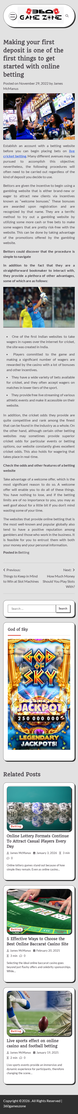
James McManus (20, 853)
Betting (23, 552)
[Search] (67, 16)
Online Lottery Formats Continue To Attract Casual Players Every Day (38, 841)
